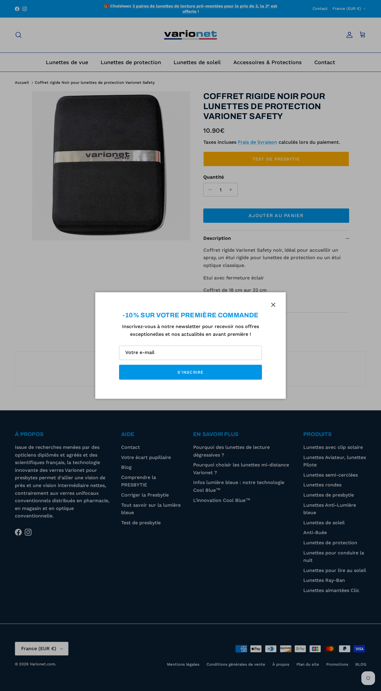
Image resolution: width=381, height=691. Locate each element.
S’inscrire (190, 372)
